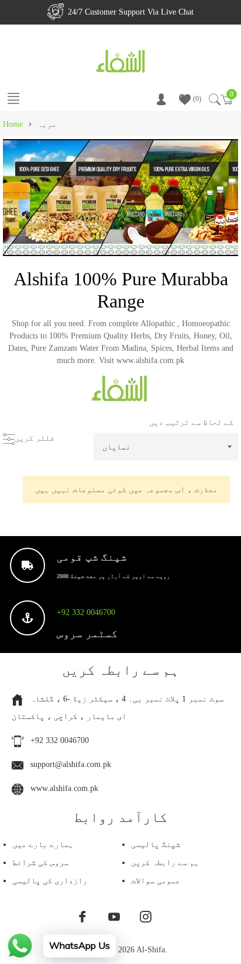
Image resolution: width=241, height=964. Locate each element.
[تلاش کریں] (214, 99)
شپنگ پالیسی (155, 844)
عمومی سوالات (155, 880)
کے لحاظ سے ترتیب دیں (191, 422)
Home (13, 124)
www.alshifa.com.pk (64, 788)
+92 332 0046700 (86, 612)
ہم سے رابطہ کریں (165, 862)
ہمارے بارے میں (42, 844)
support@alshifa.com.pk (70, 764)
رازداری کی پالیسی (49, 880)
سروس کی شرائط (40, 862)
